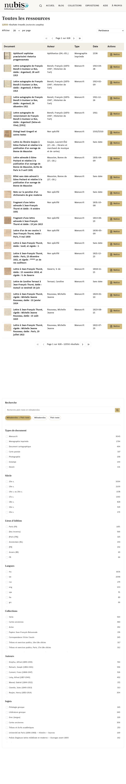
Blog (61, 6)
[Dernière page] (79, 38)
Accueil (50, 6)
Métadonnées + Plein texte (18, 418)
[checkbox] (63, 436)
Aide (105, 6)
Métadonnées (40, 418)
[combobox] (63, 410)
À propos (117, 6)
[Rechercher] (40, 5)
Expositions (92, 6)
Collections (75, 6)
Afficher (6, 31)
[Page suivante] (73, 38)
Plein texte (54, 418)
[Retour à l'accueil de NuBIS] (16, 5)
